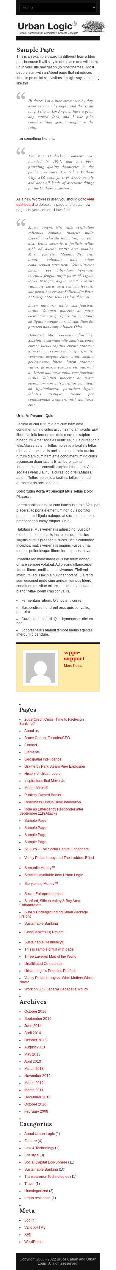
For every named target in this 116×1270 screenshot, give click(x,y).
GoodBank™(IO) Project (43, 932)
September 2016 (37, 1019)
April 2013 (32, 1061)
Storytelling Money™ (41, 884)
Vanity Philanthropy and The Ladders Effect (59, 858)
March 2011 (33, 1090)
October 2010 (35, 1104)
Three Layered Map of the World (50, 956)
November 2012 (37, 1076)
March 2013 (34, 1069)
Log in (29, 1220)
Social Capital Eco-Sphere (45, 1162)
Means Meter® (36, 788)
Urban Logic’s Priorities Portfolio (50, 971)
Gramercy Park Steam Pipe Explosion (54, 766)
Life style (31, 1155)
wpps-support (74, 655)
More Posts (73, 666)
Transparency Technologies (46, 1177)
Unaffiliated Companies (43, 964)
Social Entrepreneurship (44, 894)
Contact (30, 745)
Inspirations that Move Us (44, 781)
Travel (29, 1184)
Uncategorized (36, 1191)
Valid (35, 1227)
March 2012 (34, 1083)
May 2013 (32, 1054)
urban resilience (37, 1198)
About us (31, 731)
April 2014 (32, 1033)
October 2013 (35, 1040)
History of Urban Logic (42, 774)
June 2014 (33, 1026)
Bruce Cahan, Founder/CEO (47, 738)
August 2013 (34, 1047)
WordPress (33, 1242)
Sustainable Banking (41, 923)
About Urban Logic (39, 1134)
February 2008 (36, 1111)
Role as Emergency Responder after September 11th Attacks (51, 811)
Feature (30, 1141)
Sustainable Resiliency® (44, 942)
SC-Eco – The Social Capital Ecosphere (56, 849)
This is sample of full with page (49, 949)
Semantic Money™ (39, 868)
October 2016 (35, 1011)
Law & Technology (39, 1148)
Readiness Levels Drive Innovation (52, 802)
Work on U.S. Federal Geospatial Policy (56, 989)
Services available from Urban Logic (53, 875)
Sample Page (35, 821)
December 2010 (37, 1097)
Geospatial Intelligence (43, 759)
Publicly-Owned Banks (42, 795)
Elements (32, 752)
